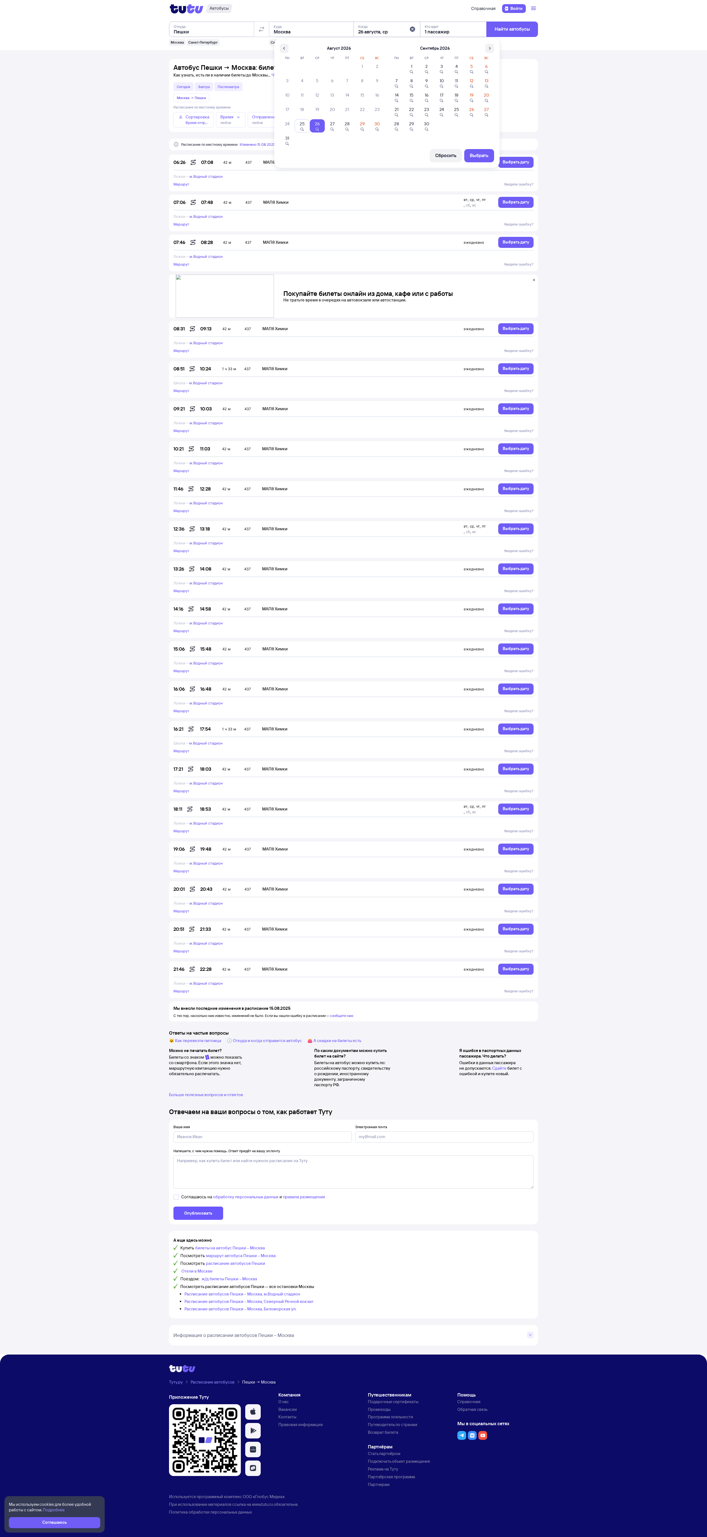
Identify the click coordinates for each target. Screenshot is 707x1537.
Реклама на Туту (383, 1469)
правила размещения (304, 1196)
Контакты (287, 1416)
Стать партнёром (384, 1453)
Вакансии (287, 1409)
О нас (283, 1401)
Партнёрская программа (391, 1476)
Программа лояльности (390, 1416)
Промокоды (379, 1409)
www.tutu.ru (262, 1504)
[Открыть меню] (534, 8)
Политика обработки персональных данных (210, 1512)
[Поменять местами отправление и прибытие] (261, 29)
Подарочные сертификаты (393, 1401)
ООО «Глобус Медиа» (264, 1496)
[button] (412, 29)
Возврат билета (383, 1432)
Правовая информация (300, 1424)
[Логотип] (186, 8)
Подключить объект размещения (399, 1461)
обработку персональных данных (245, 1196)
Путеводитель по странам (392, 1424)
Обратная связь (472, 1409)
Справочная (483, 8)
